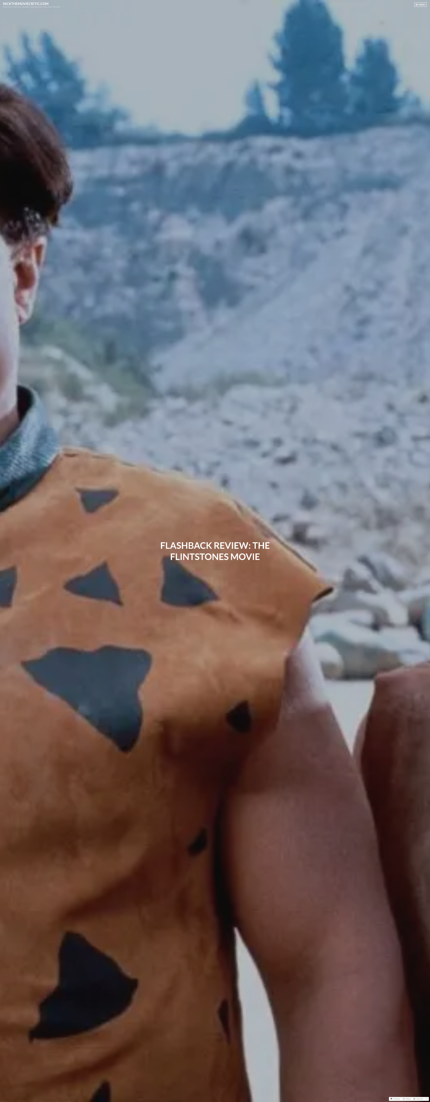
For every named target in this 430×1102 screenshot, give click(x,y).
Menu (421, 4)
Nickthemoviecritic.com (25, 4)
